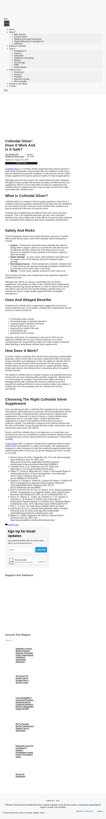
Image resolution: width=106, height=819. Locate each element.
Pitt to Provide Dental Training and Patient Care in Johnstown (24, 727)
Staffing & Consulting (24, 58)
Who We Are (20, 34)
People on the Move (18, 84)
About (11, 32)
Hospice (18, 74)
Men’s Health (20, 81)
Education (19, 55)
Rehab (17, 60)
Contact (12, 86)
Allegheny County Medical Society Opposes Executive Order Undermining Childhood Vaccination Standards (24, 655)
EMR (16, 65)
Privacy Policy (20, 37)
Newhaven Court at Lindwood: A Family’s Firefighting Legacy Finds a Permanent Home (24, 751)
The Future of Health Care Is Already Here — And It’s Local (23, 679)
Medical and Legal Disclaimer (27, 39)
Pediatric (18, 77)
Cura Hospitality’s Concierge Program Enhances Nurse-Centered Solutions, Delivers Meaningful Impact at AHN (25, 703)
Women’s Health (21, 79)
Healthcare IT (20, 51)
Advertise (18, 44)
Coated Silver (11, 444)
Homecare (19, 72)
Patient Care (15, 70)
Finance (18, 53)
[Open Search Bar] (6, 19)
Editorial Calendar (17, 46)
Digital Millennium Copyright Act (29, 41)
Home (12, 29)
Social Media (20, 67)
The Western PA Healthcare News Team (14, 155)
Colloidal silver (12, 169)
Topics (12, 49)
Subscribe (41, 549)
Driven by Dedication (20, 775)
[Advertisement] (53, 114)
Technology (19, 62)
